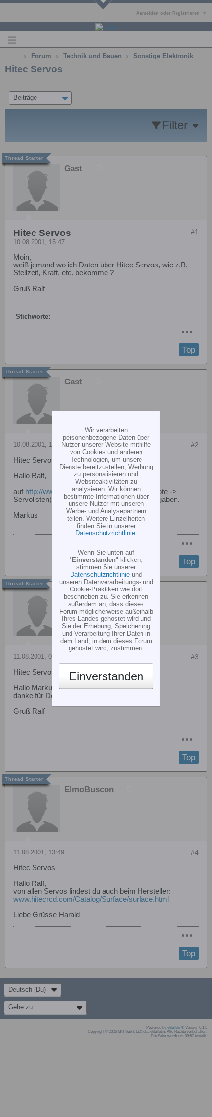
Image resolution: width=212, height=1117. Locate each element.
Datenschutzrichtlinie (105, 532)
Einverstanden (106, 676)
